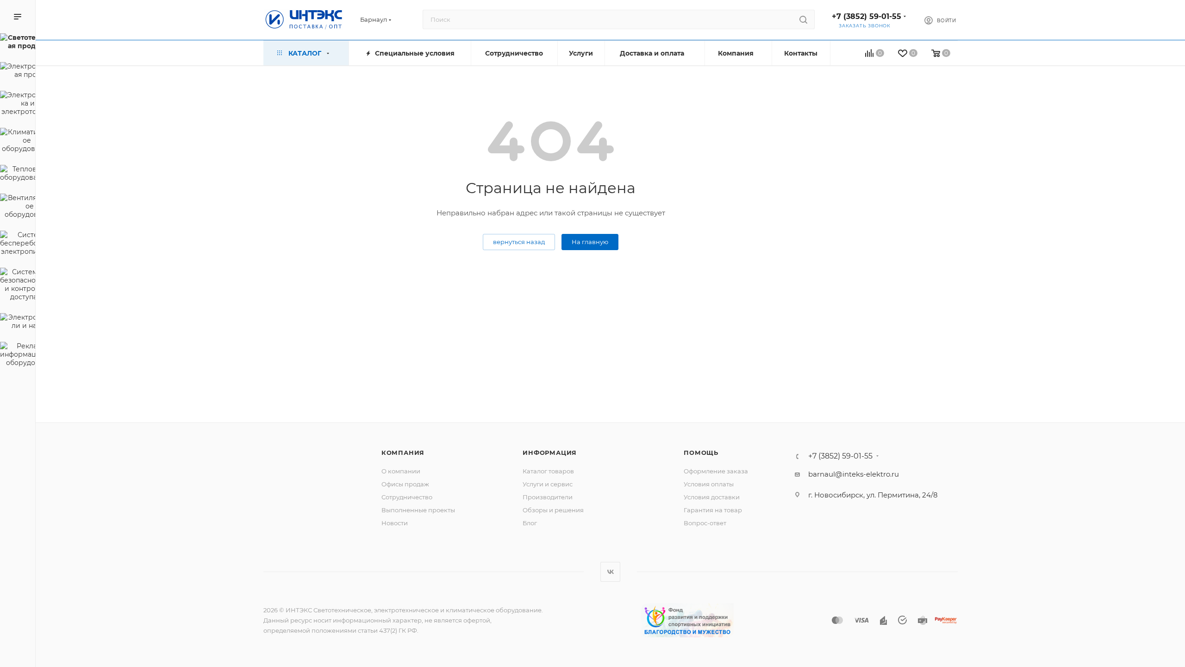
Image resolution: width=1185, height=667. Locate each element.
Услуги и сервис (548, 484)
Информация (550, 452)
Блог (530, 523)
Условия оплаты (709, 484)
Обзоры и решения (553, 510)
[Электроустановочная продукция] (17, 71)
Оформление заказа (716, 471)
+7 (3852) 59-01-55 (866, 16)
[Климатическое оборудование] (17, 141)
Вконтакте (610, 572)
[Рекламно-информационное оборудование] (17, 355)
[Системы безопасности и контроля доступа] (17, 285)
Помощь (701, 452)
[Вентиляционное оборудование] (17, 207)
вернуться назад (519, 241)
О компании (400, 471)
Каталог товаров (548, 471)
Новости (394, 523)
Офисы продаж (405, 484)
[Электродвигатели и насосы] (17, 322)
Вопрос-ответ (705, 523)
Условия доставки (712, 497)
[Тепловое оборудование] (17, 174)
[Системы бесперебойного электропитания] (17, 244)
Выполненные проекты (418, 510)
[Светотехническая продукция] (17, 43)
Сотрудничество (406, 497)
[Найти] (803, 19)
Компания (402, 452)
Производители (548, 497)
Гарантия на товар (713, 510)
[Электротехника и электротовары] (17, 104)
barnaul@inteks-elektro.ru (853, 474)
